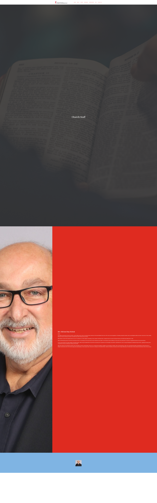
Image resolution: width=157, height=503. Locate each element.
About (78, 2)
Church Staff (91, 2)
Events (82, 2)
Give (96, 2)
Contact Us (100, 2)
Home (75, 2)
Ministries (86, 2)
